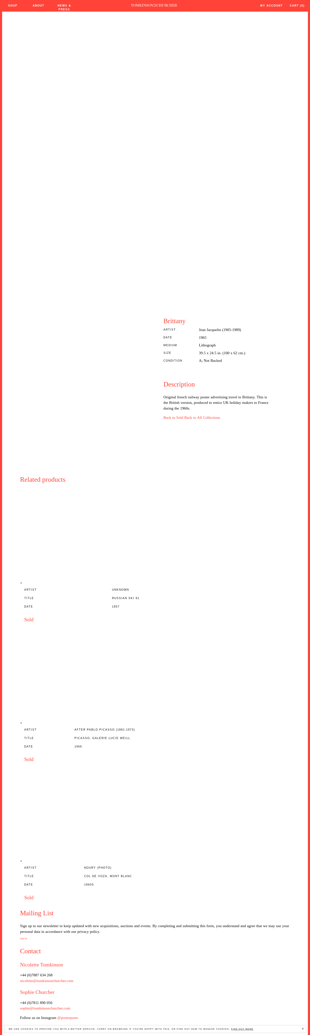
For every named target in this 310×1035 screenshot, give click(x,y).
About (38, 5)
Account (271, 5)
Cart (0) (297, 5)
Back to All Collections (202, 417)
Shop (13, 5)
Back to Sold (173, 417)
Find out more (242, 1029)
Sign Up (23, 938)
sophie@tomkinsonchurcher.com (45, 1008)
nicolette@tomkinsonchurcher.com (46, 981)
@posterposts (67, 1018)
